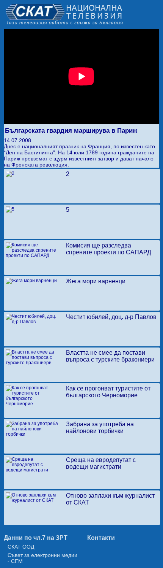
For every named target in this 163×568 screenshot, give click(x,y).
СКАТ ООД (21, 547)
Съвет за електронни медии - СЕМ (42, 558)
